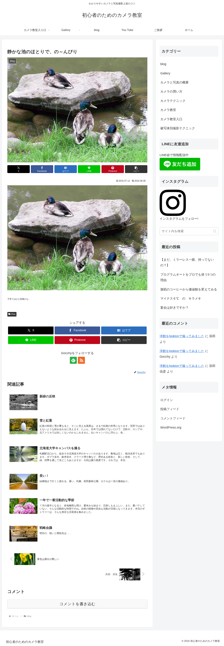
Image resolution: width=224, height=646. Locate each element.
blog (13, 314)
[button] (136, 169)
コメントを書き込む (77, 604)
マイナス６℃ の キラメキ (180, 298)
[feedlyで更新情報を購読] (73, 360)
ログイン (166, 400)
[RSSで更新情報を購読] (81, 360)
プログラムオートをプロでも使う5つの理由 (188, 277)
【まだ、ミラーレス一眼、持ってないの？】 (187, 262)
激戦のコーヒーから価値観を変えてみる (188, 289)
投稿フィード (169, 409)
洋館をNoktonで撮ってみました (182, 336)
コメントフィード (173, 418)
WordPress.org (170, 427)
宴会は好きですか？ (174, 307)
